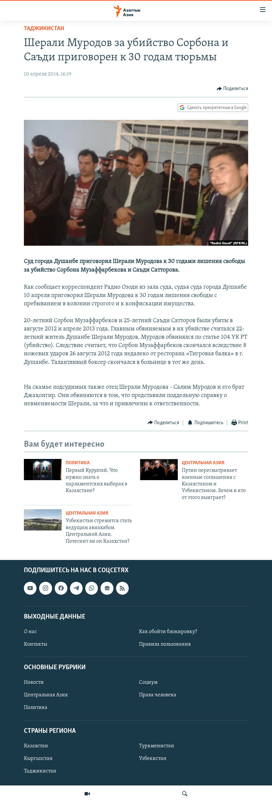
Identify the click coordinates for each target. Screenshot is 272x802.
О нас (30, 631)
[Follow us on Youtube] (30, 588)
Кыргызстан (38, 758)
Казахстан (36, 746)
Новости (34, 682)
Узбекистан (153, 758)
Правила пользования (165, 644)
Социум (148, 682)
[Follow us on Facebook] (61, 588)
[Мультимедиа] (87, 793)
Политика (78, 463)
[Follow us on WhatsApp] (91, 588)
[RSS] (122, 588)
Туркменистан (156, 746)
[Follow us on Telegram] (76, 588)
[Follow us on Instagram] (45, 588)
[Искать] (185, 793)
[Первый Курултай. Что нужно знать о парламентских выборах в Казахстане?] (43, 469)
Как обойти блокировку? (168, 631)
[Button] (232, 88)
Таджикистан (44, 29)
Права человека (157, 695)
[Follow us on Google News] (107, 588)
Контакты (35, 644)
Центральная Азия (203, 463)
